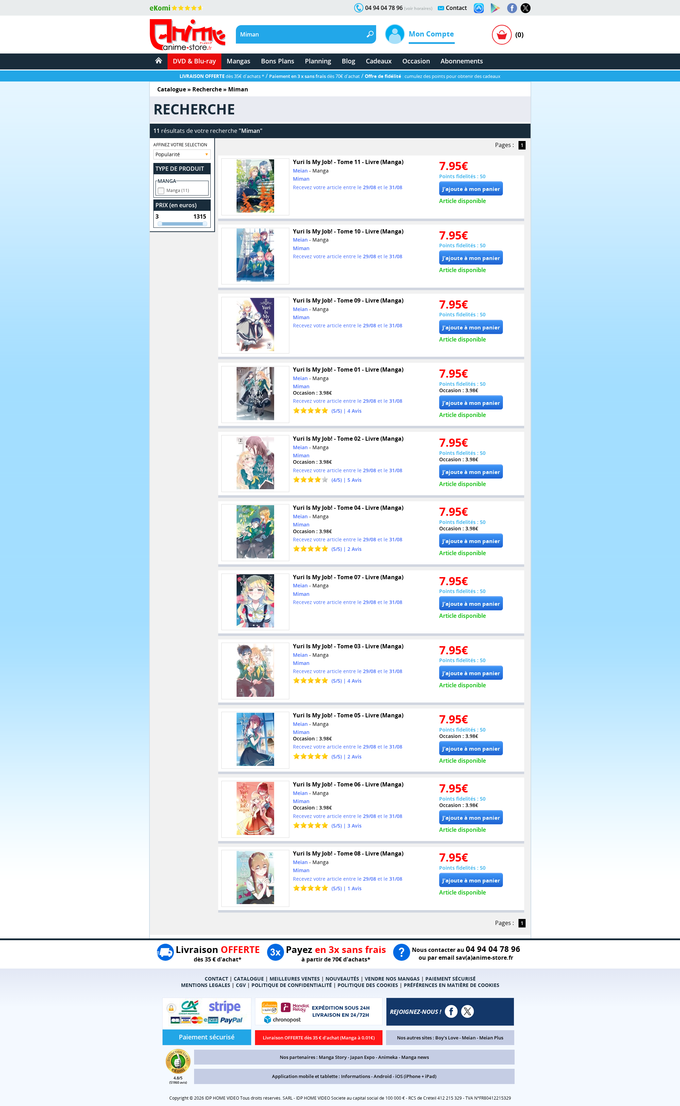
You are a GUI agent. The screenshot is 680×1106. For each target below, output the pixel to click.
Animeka (388, 1057)
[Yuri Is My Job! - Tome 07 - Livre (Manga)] (255, 602)
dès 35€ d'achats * (222, 76)
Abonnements (462, 61)
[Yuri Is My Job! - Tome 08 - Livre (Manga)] (255, 878)
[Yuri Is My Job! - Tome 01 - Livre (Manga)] (255, 394)
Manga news (415, 1057)
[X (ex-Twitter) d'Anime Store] (467, 1011)
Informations (355, 1076)
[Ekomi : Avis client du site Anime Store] (178, 1072)
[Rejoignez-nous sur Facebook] (512, 8)
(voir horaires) (418, 8)
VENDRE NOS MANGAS (392, 978)
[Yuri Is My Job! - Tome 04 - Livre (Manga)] (255, 532)
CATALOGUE (249, 978)
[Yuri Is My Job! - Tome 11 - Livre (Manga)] (255, 187)
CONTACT (216, 978)
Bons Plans (277, 61)
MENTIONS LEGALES (205, 985)
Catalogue (171, 89)
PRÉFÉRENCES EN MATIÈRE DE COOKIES (451, 985)
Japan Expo (362, 1057)
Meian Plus (491, 1037)
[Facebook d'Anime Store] (451, 1011)
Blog (348, 61)
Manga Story (333, 1057)
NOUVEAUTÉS (342, 978)
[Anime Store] (187, 34)
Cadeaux (379, 61)
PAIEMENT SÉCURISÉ (450, 978)
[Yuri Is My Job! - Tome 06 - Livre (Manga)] (255, 809)
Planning (318, 61)
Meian (469, 1037)
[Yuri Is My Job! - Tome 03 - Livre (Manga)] (255, 671)
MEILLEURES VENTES (295, 978)
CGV (241, 985)
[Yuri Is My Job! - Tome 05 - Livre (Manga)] (255, 740)
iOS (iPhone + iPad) (415, 1076)
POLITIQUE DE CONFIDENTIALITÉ (291, 985)
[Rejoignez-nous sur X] (526, 8)
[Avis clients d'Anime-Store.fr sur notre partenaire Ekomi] (176, 8)
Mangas (238, 61)
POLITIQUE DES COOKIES (368, 985)
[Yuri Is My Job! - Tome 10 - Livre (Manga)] (255, 256)
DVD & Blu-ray (194, 61)
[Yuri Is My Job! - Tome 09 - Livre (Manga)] (255, 325)
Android (383, 1076)
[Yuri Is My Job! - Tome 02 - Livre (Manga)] (255, 463)
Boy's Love (446, 1037)
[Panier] (502, 35)
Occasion (416, 61)
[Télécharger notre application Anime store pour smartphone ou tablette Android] (495, 8)
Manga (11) (177, 190)
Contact (456, 8)
